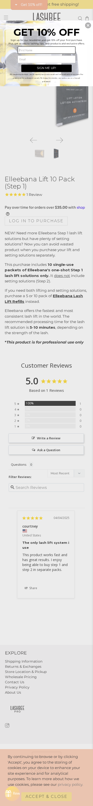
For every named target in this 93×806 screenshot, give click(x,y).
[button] (88, 25)
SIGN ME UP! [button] (46, 68)
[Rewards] (12, 793)
